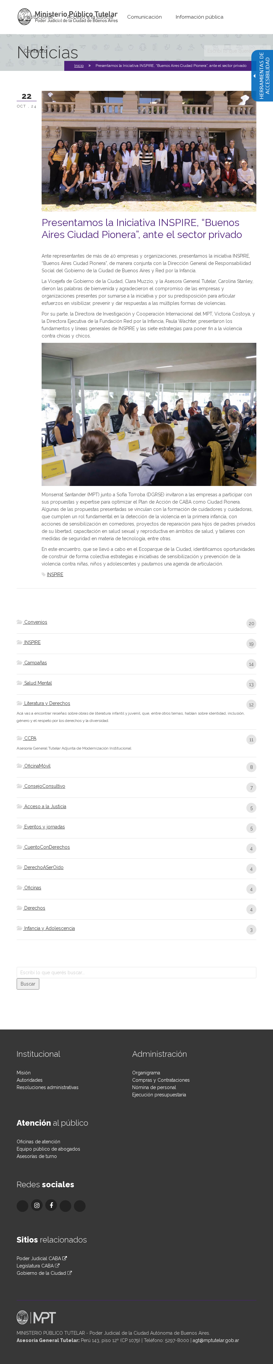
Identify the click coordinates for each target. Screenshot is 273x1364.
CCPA (29, 738)
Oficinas (32, 887)
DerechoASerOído (43, 867)
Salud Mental (37, 683)
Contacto (35, 51)
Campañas (35, 662)
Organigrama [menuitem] (146, 1072)
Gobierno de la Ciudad (41, 1273)
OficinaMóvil (37, 766)
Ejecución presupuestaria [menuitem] (159, 1094)
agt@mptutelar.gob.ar (216, 1340)
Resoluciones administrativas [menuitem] (48, 1087)
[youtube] (80, 1206)
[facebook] (51, 1205)
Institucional (38, 17)
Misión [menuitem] (24, 1072)
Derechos (34, 908)
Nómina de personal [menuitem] (154, 1087)
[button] (28, 984)
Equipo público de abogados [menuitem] (48, 1149)
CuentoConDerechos (46, 847)
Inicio (79, 66)
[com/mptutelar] (22, 1206)
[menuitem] (38, 17)
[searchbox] (237, 51)
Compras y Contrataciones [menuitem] (161, 1080)
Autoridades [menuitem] (30, 1080)
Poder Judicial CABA (39, 1258)
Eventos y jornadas (44, 826)
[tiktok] (65, 1206)
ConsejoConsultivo (44, 786)
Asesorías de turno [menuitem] (37, 1156)
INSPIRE (55, 574)
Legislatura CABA (35, 1265)
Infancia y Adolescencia (49, 928)
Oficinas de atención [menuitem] (38, 1141)
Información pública (199, 17)
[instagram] (37, 1205)
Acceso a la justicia (90, 17)
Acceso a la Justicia (44, 806)
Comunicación (144, 17)
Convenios (35, 622)
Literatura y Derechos (46, 703)
